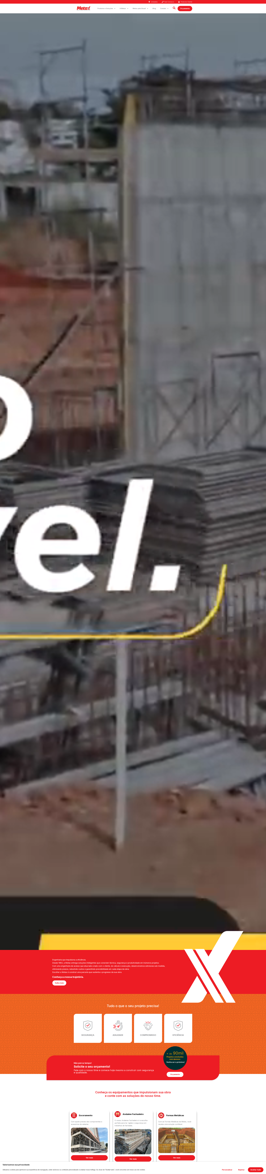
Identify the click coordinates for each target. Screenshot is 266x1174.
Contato (163, 8)
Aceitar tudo (255, 1170)
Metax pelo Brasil (139, 8)
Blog (154, 8)
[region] (133, 1168)
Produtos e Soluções (105, 8)
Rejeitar (241, 1170)
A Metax (123, 8)
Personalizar (227, 1170)
